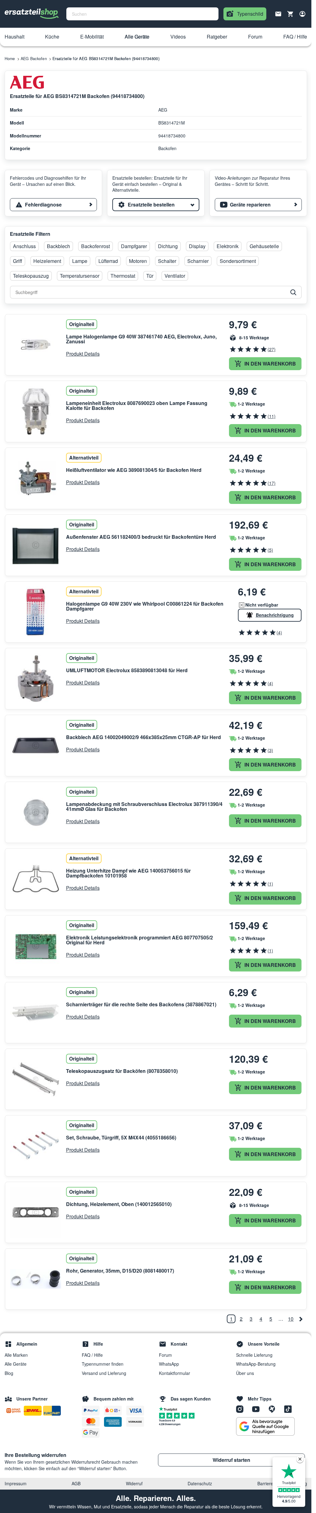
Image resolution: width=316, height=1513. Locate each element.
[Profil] (302, 13)
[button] (14, 37)
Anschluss (24, 246)
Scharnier (198, 260)
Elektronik (228, 246)
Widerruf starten (231, 1459)
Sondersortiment (238, 260)
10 (290, 1318)
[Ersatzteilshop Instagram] (242, 1409)
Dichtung (168, 246)
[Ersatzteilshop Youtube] (258, 1409)
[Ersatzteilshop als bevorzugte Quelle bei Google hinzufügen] (265, 1426)
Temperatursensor (79, 275)
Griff (17, 260)
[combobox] (142, 13)
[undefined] (300, 1319)
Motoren (138, 260)
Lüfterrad (108, 260)
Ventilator (174, 275)
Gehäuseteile (264, 246)
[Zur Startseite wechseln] (32, 14)
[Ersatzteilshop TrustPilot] (169, 1408)
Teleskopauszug (31, 275)
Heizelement (47, 260)
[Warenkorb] (290, 13)
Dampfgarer (134, 246)
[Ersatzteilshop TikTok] (289, 1409)
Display (197, 246)
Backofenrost (95, 246)
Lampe (79, 260)
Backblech (58, 246)
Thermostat (122, 275)
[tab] (53, 204)
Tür (149, 275)
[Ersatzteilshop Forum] (274, 1409)
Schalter (167, 260)
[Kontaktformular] (278, 13)
